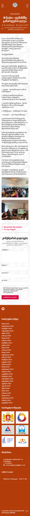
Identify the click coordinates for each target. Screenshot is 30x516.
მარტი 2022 (6, 395)
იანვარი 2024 (6, 357)
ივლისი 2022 (6, 386)
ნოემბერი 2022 (7, 376)
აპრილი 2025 (6, 336)
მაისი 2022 (5, 391)
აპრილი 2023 (6, 364)
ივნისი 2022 (6, 388)
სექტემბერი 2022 (7, 381)
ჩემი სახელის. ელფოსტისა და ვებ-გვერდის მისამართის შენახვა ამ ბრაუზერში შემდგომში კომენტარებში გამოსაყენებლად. (15, 290)
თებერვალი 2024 (7, 355)
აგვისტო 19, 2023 (23, 25)
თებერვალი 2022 (7, 398)
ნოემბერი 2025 (7, 328)
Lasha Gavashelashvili (16, 511)
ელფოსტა (5, 273)
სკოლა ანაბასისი (15, 13)
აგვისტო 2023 (6, 362)
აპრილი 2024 (6, 350)
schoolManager (10, 25)
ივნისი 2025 (6, 333)
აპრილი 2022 (6, 393)
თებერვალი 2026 (7, 326)
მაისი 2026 (5, 324)
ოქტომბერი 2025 (7, 331)
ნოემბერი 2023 (7, 359)
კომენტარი (5, 250)
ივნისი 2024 (6, 345)
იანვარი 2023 (6, 371)
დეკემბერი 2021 (7, 403)
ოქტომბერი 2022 (7, 379)
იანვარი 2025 (6, 340)
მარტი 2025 (6, 338)
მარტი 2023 (6, 367)
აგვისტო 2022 (6, 383)
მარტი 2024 (6, 352)
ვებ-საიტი (4, 280)
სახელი (4, 265)
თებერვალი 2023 (7, 369)
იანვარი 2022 (6, 400)
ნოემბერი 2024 (7, 343)
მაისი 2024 (5, 347)
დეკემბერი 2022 (7, 374)
